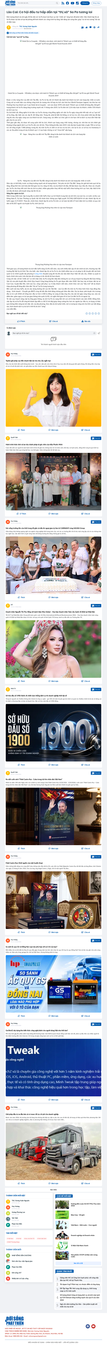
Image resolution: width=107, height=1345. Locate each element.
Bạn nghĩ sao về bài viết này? (17, 313)
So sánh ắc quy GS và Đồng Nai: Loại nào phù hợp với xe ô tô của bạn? (31, 947)
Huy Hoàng (14, 353)
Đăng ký (85, 3)
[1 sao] (86, 313)
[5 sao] (99, 313)
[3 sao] (93, 313)
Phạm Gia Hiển (17, 1224)
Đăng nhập (96, 3)
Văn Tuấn (15, 1218)
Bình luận (12, 328)
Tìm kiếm (57, 3)
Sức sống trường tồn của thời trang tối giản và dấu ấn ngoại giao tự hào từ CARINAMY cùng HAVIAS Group (45, 528)
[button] (85, 430)
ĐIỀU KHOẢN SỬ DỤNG (36, 1342)
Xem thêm (53, 1190)
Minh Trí (13, 688)
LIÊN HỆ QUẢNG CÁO (70, 1342)
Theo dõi (96, 354)
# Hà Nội (18, 1238)
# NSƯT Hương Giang (13, 1242)
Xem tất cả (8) (78, 1263)
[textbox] (53, 333)
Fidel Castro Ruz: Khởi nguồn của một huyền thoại (24, 863)
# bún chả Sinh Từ (29, 1238)
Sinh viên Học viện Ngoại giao (22, 1261)
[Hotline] (77, 3)
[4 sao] (96, 313)
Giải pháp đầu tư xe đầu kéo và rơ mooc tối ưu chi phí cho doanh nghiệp (32, 1114)
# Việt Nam (10, 1238)
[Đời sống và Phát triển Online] (10, 3)
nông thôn (39, 274)
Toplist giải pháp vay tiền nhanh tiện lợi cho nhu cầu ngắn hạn (28, 361)
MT (12, 605)
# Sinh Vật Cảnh (41, 1238)
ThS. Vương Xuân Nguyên (28, 26)
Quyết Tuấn (14, 437)
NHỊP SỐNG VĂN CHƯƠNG (21, 1255)
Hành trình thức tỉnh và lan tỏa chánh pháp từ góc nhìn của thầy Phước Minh (34, 444)
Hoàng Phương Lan (18, 1212)
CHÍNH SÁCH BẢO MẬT (54, 1342)
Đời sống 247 (16, 1273)
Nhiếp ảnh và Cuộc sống (20, 1278)
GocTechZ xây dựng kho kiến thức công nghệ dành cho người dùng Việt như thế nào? (37, 1030)
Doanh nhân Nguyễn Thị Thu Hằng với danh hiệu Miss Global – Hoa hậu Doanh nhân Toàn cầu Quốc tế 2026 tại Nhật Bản (50, 612)
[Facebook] (67, 3)
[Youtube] (72, 3)
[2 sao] (90, 313)
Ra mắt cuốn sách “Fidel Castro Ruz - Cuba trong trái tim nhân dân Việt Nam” (34, 779)
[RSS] (63, 3)
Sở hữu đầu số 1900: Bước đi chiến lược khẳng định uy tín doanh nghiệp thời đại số (36, 696)
